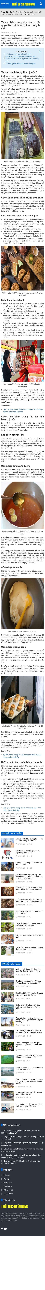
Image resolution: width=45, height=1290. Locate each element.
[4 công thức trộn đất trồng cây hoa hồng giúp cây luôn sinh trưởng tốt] (7, 903)
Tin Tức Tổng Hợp (16, 12)
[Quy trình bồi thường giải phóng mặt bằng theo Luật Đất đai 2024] (7, 996)
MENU (6, 3)
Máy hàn (6, 1179)
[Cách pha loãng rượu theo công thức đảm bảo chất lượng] (7, 951)
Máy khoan (7, 1182)
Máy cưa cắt (8, 1190)
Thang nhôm (8, 1193)
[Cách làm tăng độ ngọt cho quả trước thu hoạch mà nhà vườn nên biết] (7, 1046)
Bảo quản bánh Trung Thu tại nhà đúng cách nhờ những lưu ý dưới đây (22, 808)
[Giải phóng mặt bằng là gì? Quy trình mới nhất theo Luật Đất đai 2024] (7, 1008)
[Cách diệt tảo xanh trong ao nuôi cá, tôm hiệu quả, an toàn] (7, 1071)
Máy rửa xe (7, 1186)
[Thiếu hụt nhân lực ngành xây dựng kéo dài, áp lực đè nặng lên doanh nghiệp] (7, 1083)
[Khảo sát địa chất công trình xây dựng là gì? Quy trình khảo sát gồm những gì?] (7, 1021)
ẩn (40, 51)
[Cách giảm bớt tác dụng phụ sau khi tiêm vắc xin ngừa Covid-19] (7, 842)
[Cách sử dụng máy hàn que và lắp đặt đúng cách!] (7, 866)
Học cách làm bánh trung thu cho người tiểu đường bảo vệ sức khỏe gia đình (23, 410)
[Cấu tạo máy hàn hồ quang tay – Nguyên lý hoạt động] (7, 854)
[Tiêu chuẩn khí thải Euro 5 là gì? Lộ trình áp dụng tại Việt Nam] (7, 1108)
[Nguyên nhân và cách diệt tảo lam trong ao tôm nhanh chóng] (7, 1059)
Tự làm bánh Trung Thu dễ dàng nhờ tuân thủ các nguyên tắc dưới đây (22, 755)
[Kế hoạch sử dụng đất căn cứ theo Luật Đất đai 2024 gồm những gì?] (7, 972)
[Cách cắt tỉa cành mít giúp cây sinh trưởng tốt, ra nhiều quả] (7, 927)
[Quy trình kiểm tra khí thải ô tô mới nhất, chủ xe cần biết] (7, 1096)
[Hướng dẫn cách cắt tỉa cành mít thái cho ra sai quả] (7, 915)
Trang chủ (4, 12)
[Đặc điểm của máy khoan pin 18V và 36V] (7, 939)
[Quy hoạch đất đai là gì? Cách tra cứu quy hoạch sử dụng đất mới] (7, 984)
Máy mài (6, 1175)
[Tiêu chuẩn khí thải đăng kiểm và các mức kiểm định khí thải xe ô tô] (7, 1034)
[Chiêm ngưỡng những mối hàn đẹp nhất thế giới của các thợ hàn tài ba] (7, 891)
